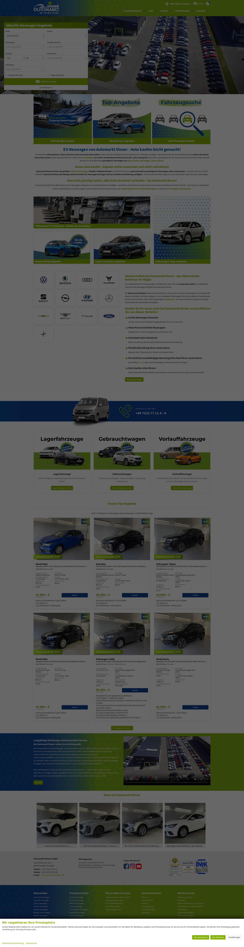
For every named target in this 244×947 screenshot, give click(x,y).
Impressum (31, 943)
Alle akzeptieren (201, 937)
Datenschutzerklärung (13, 943)
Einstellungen (234, 937)
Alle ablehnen (218, 937)
